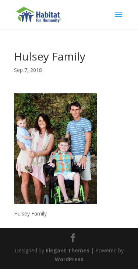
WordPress (69, 259)
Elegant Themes (67, 250)
